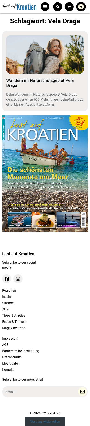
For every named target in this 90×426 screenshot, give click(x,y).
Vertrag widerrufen (45, 421)
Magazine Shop (13, 328)
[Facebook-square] (6, 278)
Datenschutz (11, 357)
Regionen (9, 290)
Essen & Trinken (14, 322)
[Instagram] (18, 278)
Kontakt (8, 370)
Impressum (10, 338)
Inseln (6, 297)
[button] (45, 6)
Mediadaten (11, 363)
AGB (5, 345)
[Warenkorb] (69, 6)
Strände (8, 303)
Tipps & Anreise (13, 315)
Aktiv (5, 309)
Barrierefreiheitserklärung (20, 351)
